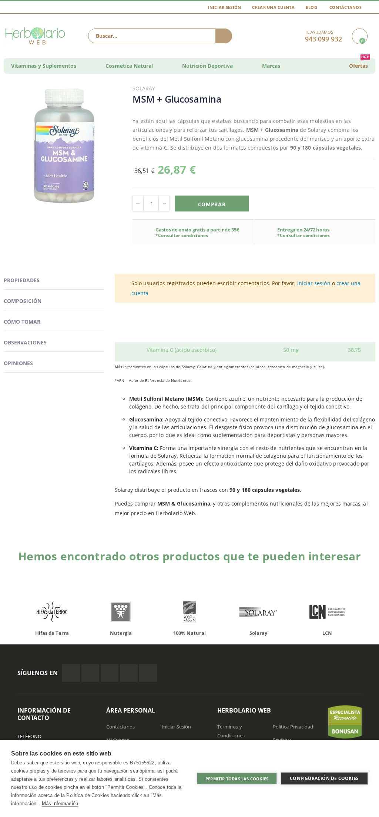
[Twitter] (90, 673)
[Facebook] (71, 673)
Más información (60, 803)
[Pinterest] (129, 673)
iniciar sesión (314, 283)
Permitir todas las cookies (236, 778)
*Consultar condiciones (181, 235)
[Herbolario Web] (36, 36)
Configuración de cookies (324, 778)
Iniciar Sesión (224, 7)
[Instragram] (109, 673)
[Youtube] (148, 673)
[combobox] (160, 36)
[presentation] (362, 519)
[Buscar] (223, 36)
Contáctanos (345, 7)
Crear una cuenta (273, 7)
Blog (311, 7)
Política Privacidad (293, 726)
